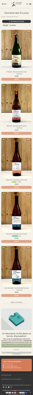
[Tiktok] (6, 387)
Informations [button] (6, 375)
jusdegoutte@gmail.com (11, 366)
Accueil (3, 16)
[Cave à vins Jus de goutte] (16, 4)
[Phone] (11, 387)
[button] (4, 4)
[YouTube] (8, 387)
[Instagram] (3, 387)
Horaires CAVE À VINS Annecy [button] (11, 379)
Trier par (5, 25)
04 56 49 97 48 (9, 364)
